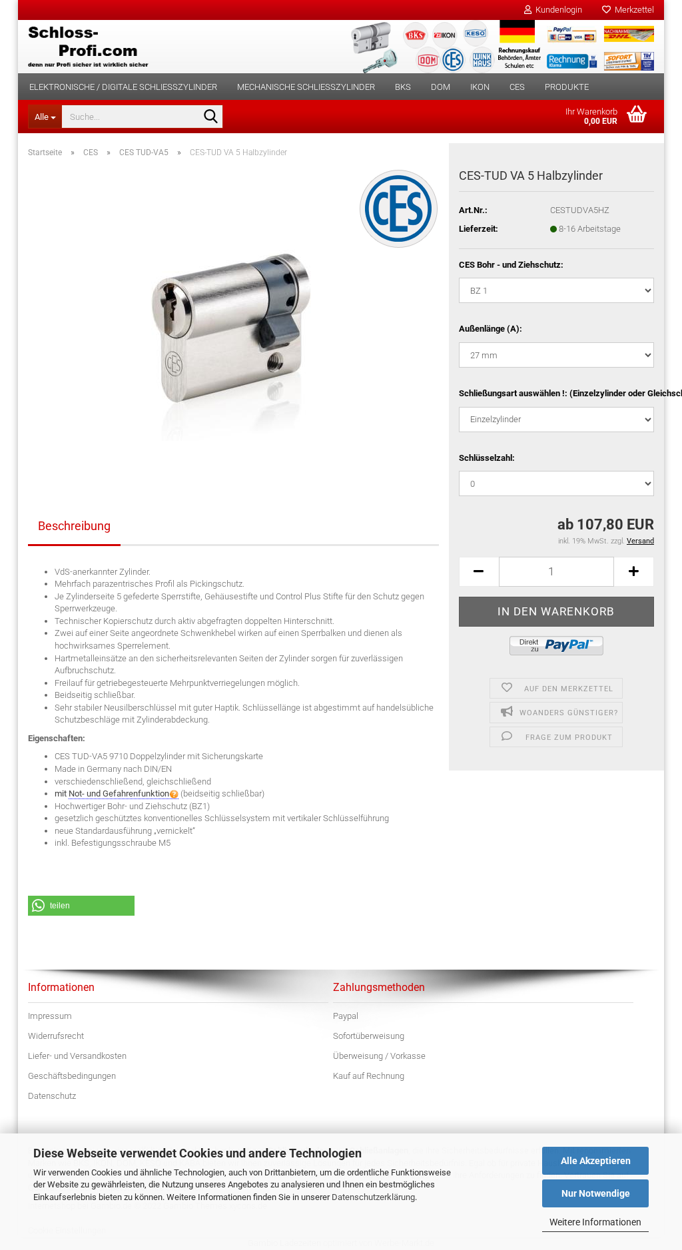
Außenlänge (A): (490, 329)
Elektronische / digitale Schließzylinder (123, 87)
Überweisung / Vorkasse (379, 1056)
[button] (479, 572)
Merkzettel (632, 10)
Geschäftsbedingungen (72, 1076)
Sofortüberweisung (368, 1036)
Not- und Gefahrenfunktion (119, 793)
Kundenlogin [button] (556, 10)
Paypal (345, 1016)
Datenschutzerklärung (373, 1197)
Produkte (567, 87)
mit (112, 793)
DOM (440, 87)
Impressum (50, 1016)
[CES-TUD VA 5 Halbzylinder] (233, 318)
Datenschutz (52, 1096)
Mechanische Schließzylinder (306, 87)
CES (517, 87)
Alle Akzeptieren (596, 1160)
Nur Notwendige (595, 1193)
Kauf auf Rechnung (368, 1076)
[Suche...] (210, 117)
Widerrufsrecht (56, 1036)
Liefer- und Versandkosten (77, 1056)
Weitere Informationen (595, 1222)
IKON (480, 87)
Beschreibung (74, 526)
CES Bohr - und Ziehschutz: (511, 265)
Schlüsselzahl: (487, 458)
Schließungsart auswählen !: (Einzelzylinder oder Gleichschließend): (556, 393)
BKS (403, 87)
